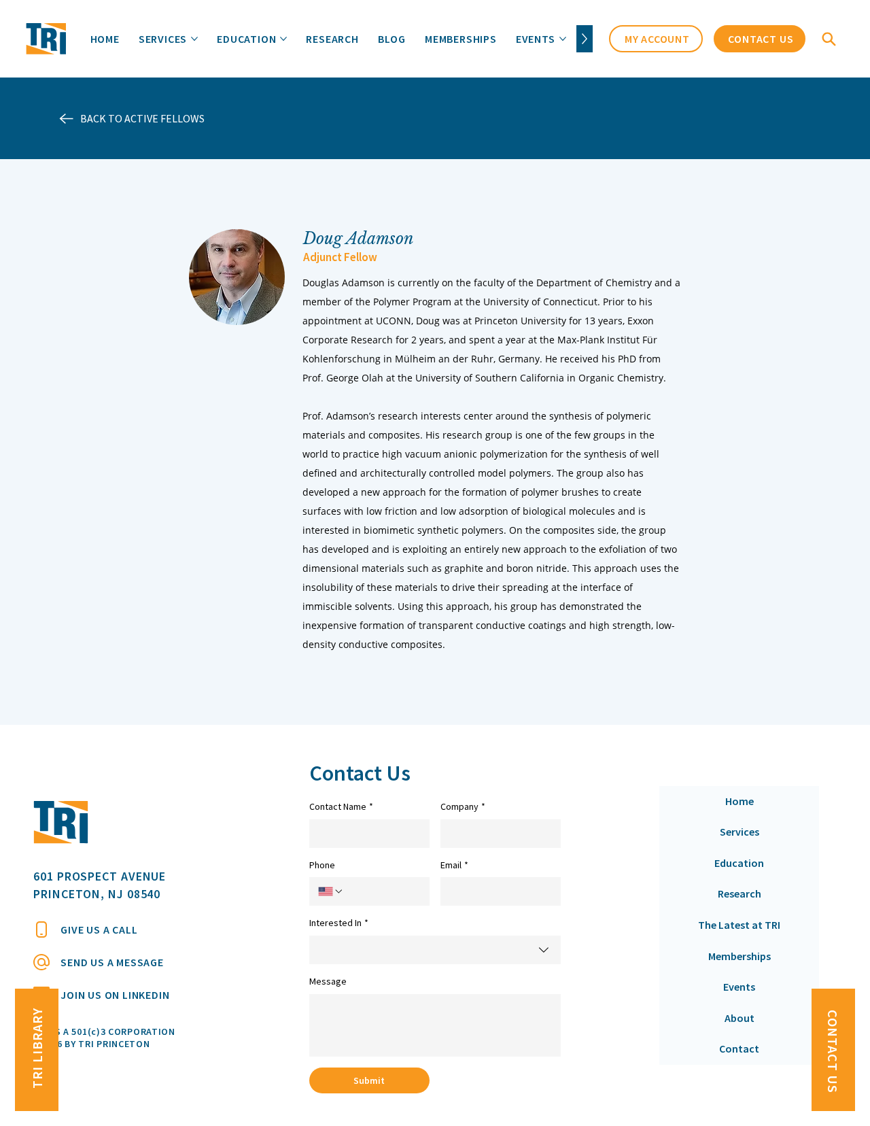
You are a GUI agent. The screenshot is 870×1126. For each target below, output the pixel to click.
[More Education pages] (283, 38)
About (739, 1018)
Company (462, 806)
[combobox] (435, 950)
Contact (739, 1048)
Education (739, 863)
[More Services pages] (194, 38)
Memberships (739, 956)
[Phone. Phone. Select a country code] (331, 891)
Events (739, 986)
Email (454, 865)
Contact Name (341, 806)
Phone (322, 865)
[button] (829, 38)
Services (739, 831)
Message (328, 981)
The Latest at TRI (739, 925)
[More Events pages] (562, 38)
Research (739, 893)
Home (739, 801)
